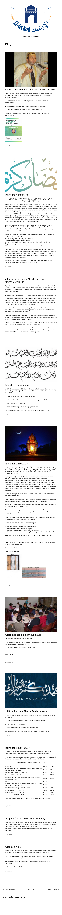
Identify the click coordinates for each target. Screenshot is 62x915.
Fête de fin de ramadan (17, 385)
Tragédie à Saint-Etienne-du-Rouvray (25, 818)
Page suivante (53, 889)
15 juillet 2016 (8, 871)
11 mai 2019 (8, 145)
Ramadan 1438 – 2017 (17, 748)
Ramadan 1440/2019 (16, 195)
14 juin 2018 (8, 414)
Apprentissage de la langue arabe (23, 634)
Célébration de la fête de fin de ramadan (26, 711)
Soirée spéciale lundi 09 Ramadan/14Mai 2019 (30, 89)
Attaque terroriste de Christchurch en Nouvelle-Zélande (24, 280)
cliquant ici (32, 647)
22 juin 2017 (8, 735)
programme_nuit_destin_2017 (43, 798)
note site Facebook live (35, 109)
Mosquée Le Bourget (31, 36)
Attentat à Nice (13, 846)
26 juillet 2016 (8, 834)
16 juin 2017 (8, 806)
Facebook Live (45, 242)
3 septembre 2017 (9, 662)
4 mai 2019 (8, 266)
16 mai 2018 (8, 585)
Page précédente (9, 889)
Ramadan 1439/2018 (16, 463)
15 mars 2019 (8, 336)
